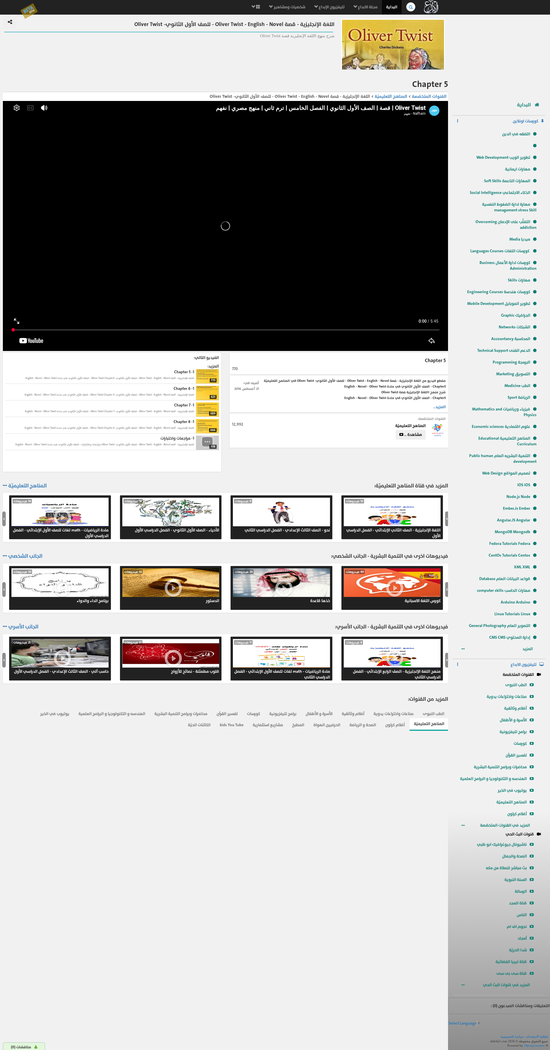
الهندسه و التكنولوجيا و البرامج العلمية (493, 778)
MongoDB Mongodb (512, 532)
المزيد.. (439, 407)
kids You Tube (231, 725)
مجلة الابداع (367, 7)
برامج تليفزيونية (513, 732)
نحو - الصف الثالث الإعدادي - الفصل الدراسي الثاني (282, 516)
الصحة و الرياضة (362, 725)
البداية (391, 7)
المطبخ (298, 725)
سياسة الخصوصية (511, 1036)
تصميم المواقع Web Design (506, 473)
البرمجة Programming (511, 362)
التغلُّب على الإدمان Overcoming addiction (506, 225)
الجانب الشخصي (25, 556)
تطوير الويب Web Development (503, 157)
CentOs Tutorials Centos (509, 555)
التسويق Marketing (513, 374)
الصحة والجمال (514, 856)
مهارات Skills (519, 280)
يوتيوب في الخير (512, 790)
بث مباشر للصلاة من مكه (506, 868)
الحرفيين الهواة (326, 725)
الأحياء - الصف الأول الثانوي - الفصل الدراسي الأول (171, 516)
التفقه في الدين (516, 134)
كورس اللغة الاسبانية (393, 586)
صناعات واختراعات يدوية (507, 696)
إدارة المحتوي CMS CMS (509, 637)
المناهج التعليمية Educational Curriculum (507, 441)
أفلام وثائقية (515, 708)
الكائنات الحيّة (199, 725)
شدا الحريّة (518, 950)
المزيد (528, 649)
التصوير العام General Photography (499, 625)
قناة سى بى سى (511, 973)
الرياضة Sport (519, 397)
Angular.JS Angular (513, 520)
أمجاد (522, 938)
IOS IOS (523, 485)
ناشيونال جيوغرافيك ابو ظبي (502, 844)
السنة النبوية (515, 879)
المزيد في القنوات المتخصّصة (505, 825)
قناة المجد (518, 903)
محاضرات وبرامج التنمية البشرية (500, 767)
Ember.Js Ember (516, 508)
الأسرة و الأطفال (513, 720)
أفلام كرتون (517, 814)
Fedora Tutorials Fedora (509, 543)
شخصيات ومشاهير (289, 7)
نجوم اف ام (517, 926)
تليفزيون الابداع (524, 665)
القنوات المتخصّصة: (432, 419)
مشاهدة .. (412, 434)
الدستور (171, 586)
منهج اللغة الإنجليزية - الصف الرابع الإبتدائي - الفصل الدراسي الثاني (393, 660)
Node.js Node (518, 496)
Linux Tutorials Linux (512, 614)
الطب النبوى (516, 685)
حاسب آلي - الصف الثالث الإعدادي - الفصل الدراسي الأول (61, 657)
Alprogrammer (534, 1045)
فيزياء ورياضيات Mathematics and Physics (504, 412)
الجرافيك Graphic (515, 315)
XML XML (522, 567)
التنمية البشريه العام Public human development (503, 458)
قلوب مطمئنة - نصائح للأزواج (171, 657)
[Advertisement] (499, 56)
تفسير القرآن (516, 755)
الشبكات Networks (514, 327)
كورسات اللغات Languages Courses (500, 251)
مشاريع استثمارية (268, 725)
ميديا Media (519, 239)
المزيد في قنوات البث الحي (507, 985)
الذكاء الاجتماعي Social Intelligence (500, 192)
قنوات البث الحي (520, 834)
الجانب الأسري (23, 627)
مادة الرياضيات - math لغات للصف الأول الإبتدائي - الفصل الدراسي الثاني (282, 660)
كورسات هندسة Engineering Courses (498, 292)
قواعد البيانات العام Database (504, 578)
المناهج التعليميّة (511, 802)
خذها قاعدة (282, 586)
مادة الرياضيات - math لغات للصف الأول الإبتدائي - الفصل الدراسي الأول (61, 519)
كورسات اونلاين (525, 121)
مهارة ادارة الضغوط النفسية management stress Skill (509, 207)
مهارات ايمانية (517, 169)
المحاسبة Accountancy (510, 339)
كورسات (520, 743)
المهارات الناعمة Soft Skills (507, 181)
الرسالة (521, 891)
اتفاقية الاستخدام (537, 1036)
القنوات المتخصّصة (518, 675)
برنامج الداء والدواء (61, 586)
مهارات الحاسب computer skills (503, 590)
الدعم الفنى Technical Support (503, 350)
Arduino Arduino (515, 602)
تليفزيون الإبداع (331, 7)
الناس (522, 915)
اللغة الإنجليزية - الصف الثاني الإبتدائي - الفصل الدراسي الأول (393, 519)
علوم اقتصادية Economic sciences (501, 426)
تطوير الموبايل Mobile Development (498, 303)
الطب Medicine (517, 385)
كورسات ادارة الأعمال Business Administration (508, 265)
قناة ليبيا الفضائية (511, 961)
